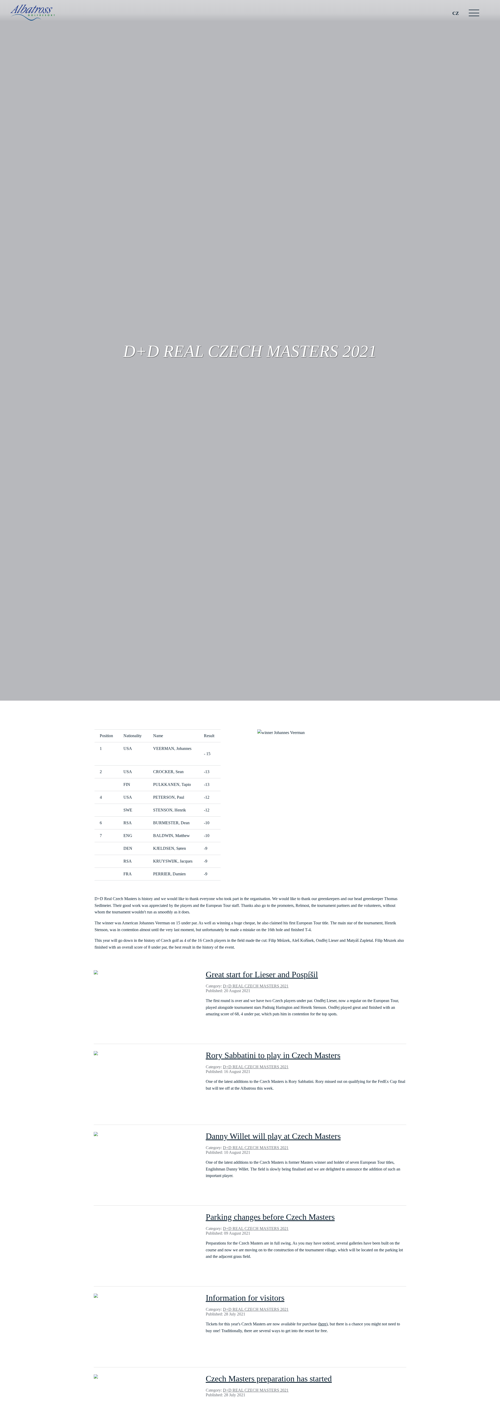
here (322, 1324)
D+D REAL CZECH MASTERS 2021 (256, 986)
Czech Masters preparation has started (269, 1378)
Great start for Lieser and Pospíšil (262, 974)
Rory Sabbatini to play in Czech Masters (273, 1055)
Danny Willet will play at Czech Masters (273, 1136)
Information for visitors (245, 1297)
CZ (455, 13)
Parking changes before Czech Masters (270, 1217)
